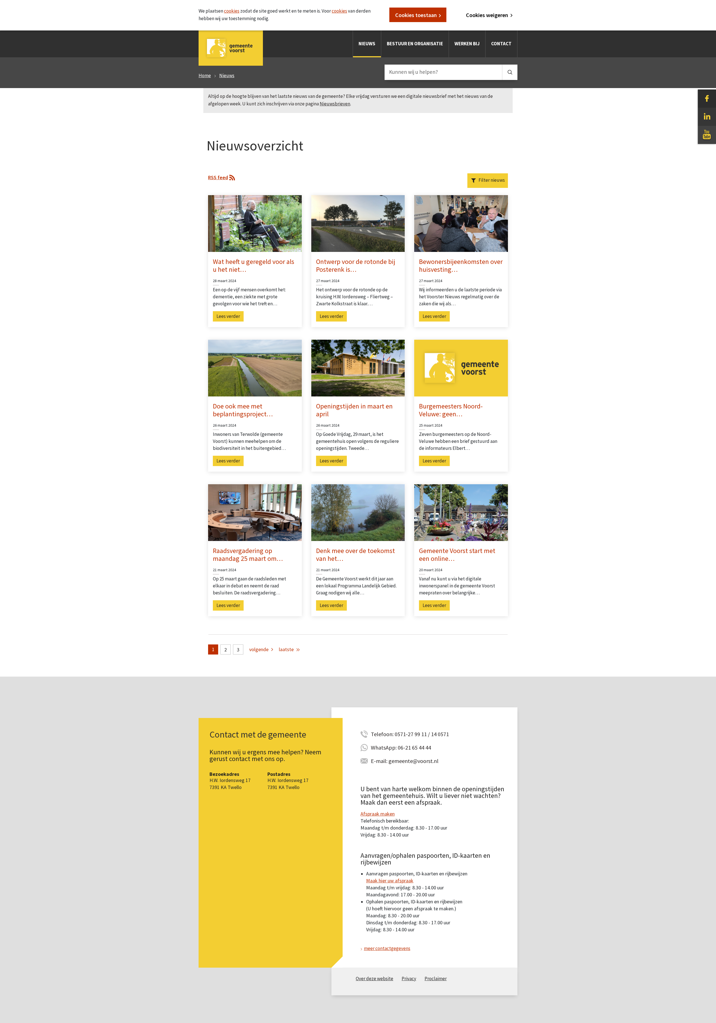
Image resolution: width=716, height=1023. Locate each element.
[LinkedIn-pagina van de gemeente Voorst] (707, 116)
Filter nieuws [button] (492, 180)
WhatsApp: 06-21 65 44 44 (401, 747)
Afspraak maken (378, 814)
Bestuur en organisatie (415, 44)
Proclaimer (436, 978)
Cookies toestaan (416, 14)
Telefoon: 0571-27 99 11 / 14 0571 (410, 734)
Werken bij (467, 44)
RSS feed (218, 177)
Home (205, 75)
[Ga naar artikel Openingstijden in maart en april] (358, 367)
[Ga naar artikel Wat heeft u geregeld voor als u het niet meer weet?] (255, 223)
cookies (231, 11)
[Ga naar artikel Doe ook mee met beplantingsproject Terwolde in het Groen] (255, 367)
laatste (286, 649)
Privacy (409, 978)
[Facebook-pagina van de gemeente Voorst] (707, 98)
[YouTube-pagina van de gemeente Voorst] (707, 134)
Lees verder (228, 316)
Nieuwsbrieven (335, 104)
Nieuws (367, 44)
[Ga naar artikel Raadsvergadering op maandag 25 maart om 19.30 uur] (255, 512)
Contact (501, 44)
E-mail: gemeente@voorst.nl (405, 760)
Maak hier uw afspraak (389, 880)
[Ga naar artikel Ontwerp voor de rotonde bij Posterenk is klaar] (358, 223)
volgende (258, 649)
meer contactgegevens (387, 948)
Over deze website (374, 978)
